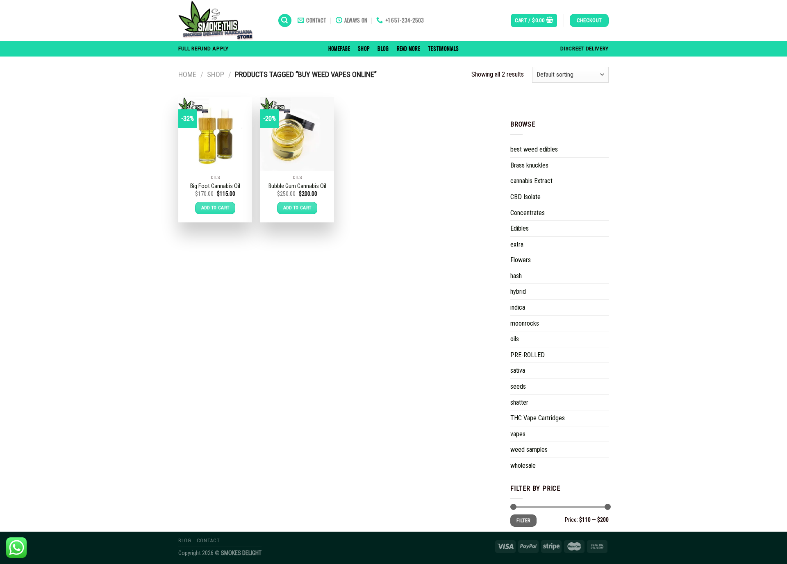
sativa (517, 370)
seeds (518, 386)
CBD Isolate (525, 197)
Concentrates (527, 212)
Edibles (519, 228)
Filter (523, 520)
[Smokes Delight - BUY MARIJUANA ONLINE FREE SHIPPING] (221, 20)
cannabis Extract (531, 181)
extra (516, 244)
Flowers (520, 260)
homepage (339, 48)
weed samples (529, 449)
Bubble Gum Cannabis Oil (297, 186)
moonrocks (524, 323)
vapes (517, 434)
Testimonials (443, 48)
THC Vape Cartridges (537, 418)
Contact (208, 541)
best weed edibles (534, 149)
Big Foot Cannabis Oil (215, 186)
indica (517, 307)
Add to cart (215, 208)
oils (514, 339)
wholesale (523, 465)
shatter (519, 402)
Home (187, 74)
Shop (364, 48)
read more (408, 48)
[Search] (284, 20)
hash (516, 276)
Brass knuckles (529, 165)
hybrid (518, 291)
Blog (383, 48)
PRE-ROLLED (527, 355)
